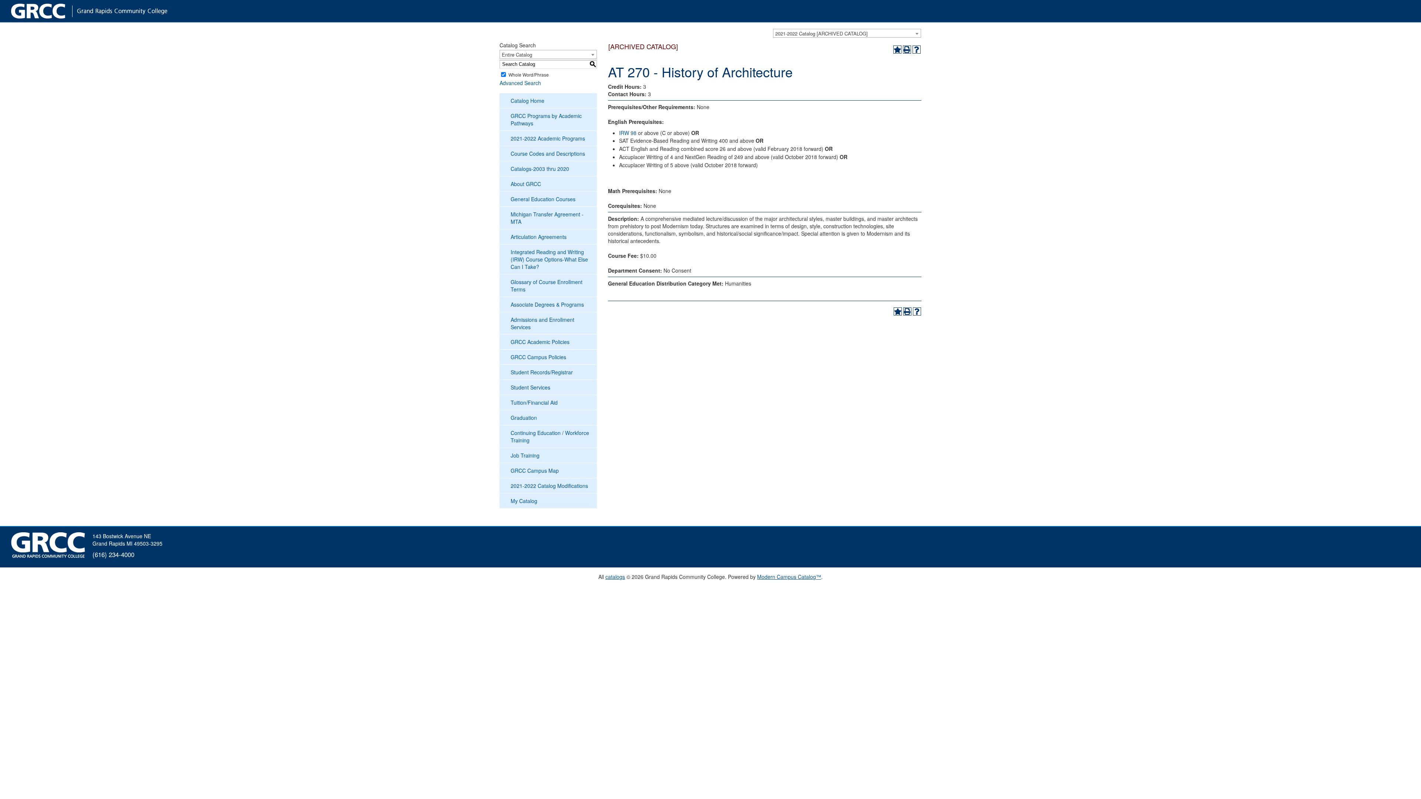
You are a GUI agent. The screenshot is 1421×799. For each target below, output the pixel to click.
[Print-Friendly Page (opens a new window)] (907, 49)
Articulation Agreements (539, 236)
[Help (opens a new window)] (917, 49)
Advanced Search (520, 83)
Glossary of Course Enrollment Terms (546, 285)
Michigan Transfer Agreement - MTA (547, 217)
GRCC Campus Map (535, 470)
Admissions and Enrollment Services (542, 323)
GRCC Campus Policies (538, 357)
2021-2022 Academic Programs (548, 138)
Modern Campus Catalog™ (789, 576)
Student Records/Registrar (542, 372)
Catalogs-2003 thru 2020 (540, 168)
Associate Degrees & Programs (547, 304)
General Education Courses (543, 199)
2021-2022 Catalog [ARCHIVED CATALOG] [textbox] (821, 33)
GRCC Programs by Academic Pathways (546, 119)
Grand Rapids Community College (103, 11)
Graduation (524, 417)
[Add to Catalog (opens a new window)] (897, 49)
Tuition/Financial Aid (534, 402)
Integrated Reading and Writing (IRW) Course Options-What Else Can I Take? (549, 259)
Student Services (530, 387)
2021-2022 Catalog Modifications (549, 485)
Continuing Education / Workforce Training (550, 436)
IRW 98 (627, 132)
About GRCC (526, 184)
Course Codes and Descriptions (548, 153)
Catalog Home (527, 100)
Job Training (525, 455)
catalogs (615, 576)
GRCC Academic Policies (540, 341)
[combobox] (847, 33)
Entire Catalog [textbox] (517, 54)
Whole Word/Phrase (528, 74)
